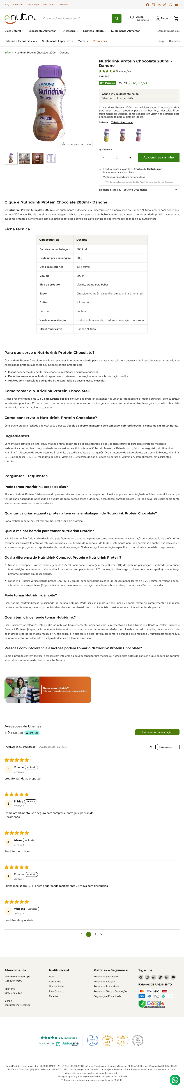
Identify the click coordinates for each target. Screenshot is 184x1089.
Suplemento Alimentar (126, 31)
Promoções (100, 41)
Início (7, 52)
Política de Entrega (104, 981)
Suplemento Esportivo (56, 41)
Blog (6, 4)
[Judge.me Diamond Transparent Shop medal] (92, 1040)
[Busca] (116, 18)
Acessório (69, 31)
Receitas (64, 4)
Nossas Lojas (32, 4)
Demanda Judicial (169, 31)
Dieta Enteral (13, 31)
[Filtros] (151, 747)
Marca (82, 41)
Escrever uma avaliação (157, 732)
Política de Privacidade (106, 986)
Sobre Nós (18, 4)
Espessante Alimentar (43, 31)
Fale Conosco (49, 4)
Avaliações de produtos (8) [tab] (21, 746)
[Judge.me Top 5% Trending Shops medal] (138, 1040)
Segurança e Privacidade (107, 996)
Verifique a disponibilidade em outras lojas (124, 177)
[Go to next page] (102, 934)
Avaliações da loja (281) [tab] (53, 746)
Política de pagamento (106, 976)
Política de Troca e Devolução (110, 991)
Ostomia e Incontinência (19, 41)
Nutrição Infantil (93, 31)
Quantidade (105, 149)
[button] (163, 18)
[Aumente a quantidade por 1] (130, 157)
